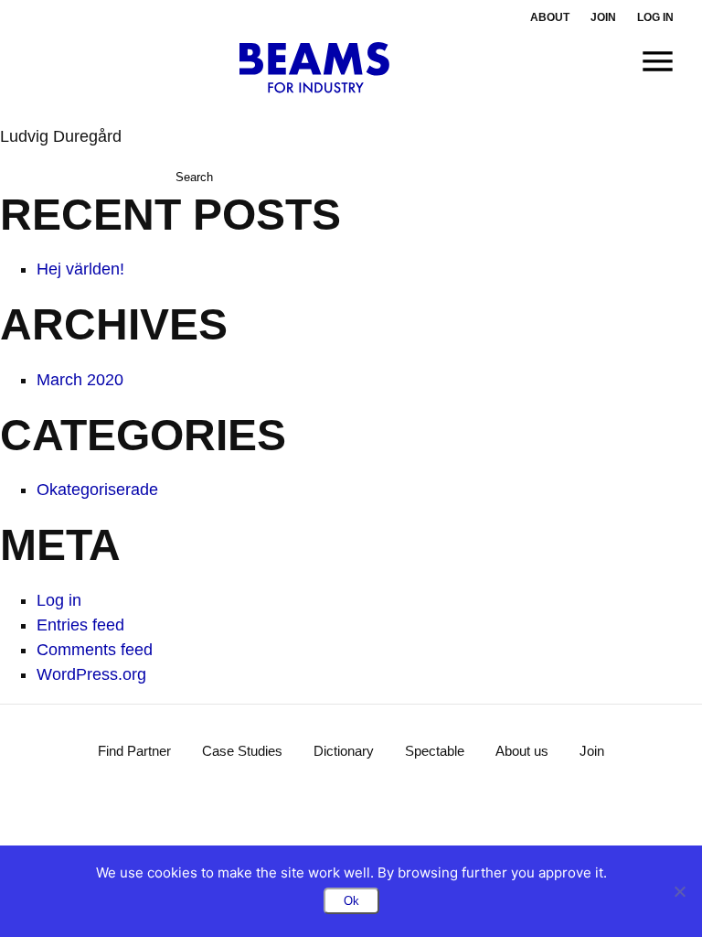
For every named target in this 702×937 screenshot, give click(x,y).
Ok (351, 901)
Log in (655, 17)
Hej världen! (80, 269)
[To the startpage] (314, 67)
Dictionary (344, 751)
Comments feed (95, 650)
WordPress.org (91, 674)
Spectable (434, 751)
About (549, 17)
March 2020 (80, 380)
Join (603, 17)
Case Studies (242, 751)
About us (521, 751)
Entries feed (80, 625)
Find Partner (134, 751)
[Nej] (679, 891)
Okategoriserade (97, 489)
